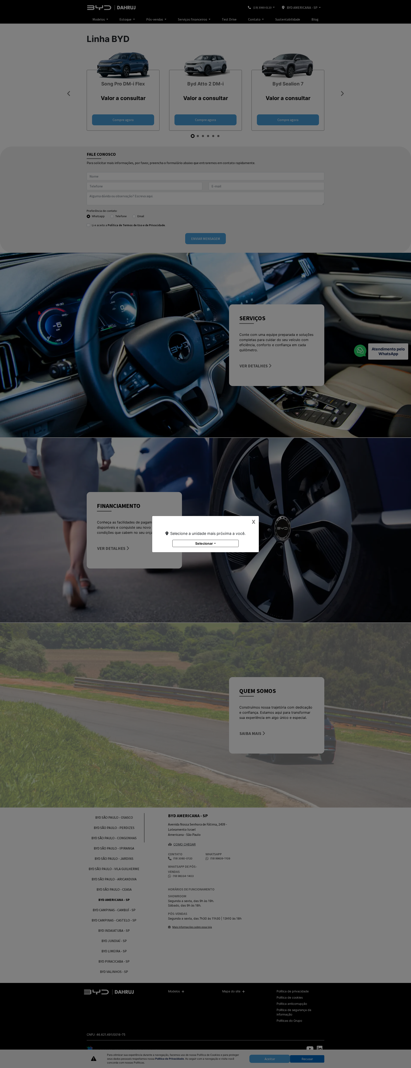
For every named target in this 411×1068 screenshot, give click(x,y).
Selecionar (204, 543)
